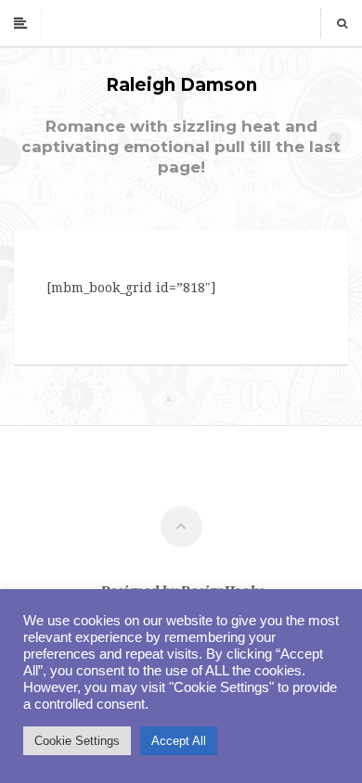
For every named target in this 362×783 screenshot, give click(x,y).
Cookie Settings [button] (77, 741)
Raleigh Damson (181, 85)
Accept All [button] (178, 741)
